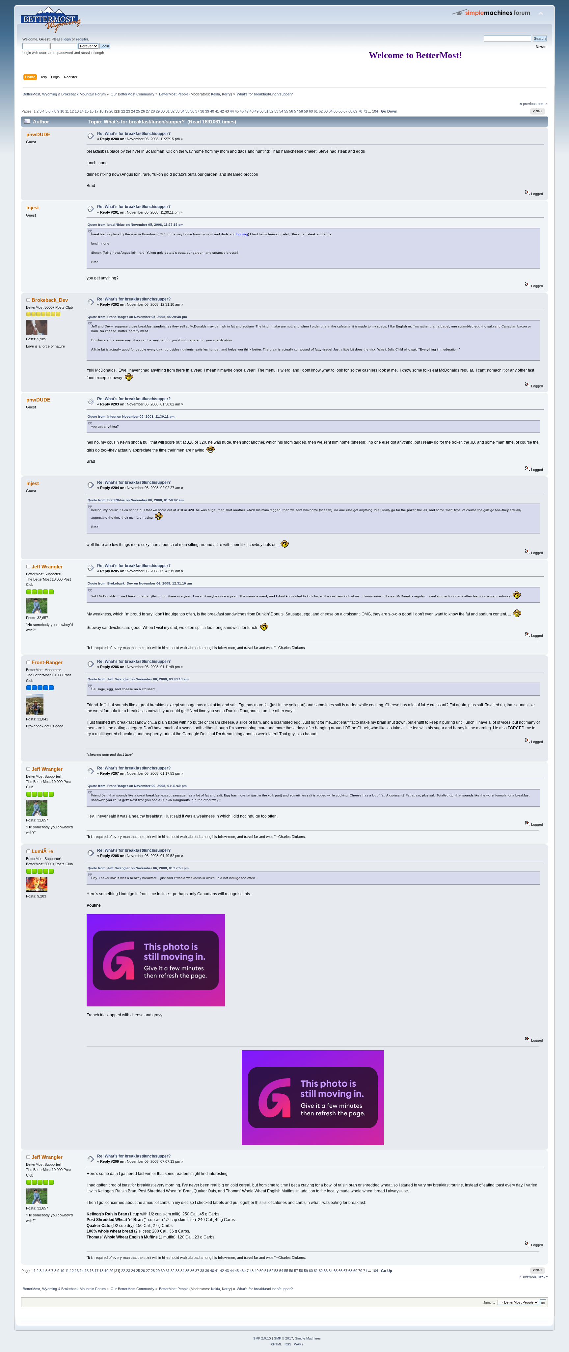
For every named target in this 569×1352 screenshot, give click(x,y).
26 (143, 111)
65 (336, 111)
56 (291, 111)
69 (355, 111)
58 (301, 111)
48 (252, 111)
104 (375, 111)
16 (92, 111)
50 (261, 111)
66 (340, 111)
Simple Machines (308, 1338)
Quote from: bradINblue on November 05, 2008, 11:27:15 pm (135, 224)
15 (87, 111)
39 (207, 111)
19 (106, 111)
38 (202, 111)
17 (96, 111)
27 (148, 111)
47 (247, 111)
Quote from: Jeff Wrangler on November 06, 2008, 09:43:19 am (138, 679)
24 (133, 111)
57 (296, 111)
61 (316, 111)
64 (331, 111)
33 (177, 111)
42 (222, 111)
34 (182, 111)
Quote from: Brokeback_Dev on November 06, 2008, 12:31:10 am (140, 583)
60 (311, 111)
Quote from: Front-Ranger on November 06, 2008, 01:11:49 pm (137, 786)
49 (256, 111)
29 (158, 111)
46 (242, 111)
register (82, 39)
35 (187, 111)
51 (266, 111)
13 (77, 111)
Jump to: (490, 1302)
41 (217, 111)
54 (281, 111)
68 (350, 111)
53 (276, 111)
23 (128, 111)
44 (232, 111)
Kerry (226, 94)
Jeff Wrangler (47, 566)
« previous (528, 104)
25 (138, 111)
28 (153, 111)
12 (72, 111)
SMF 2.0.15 (262, 1338)
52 (271, 111)
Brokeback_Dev (50, 300)
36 (192, 111)
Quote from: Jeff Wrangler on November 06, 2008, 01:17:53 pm (138, 868)
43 (227, 111)
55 (286, 111)
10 (62, 111)
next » (543, 104)
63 (326, 111)
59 (306, 111)
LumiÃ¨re (42, 851)
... (370, 111)
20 (111, 111)
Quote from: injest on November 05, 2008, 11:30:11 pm (131, 416)
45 (237, 111)
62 (321, 111)
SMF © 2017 (283, 1338)
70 (360, 111)
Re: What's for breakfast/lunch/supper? (134, 133)
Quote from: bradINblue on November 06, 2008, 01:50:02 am (136, 500)
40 (212, 111)
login (67, 39)
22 (123, 111)
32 (173, 111)
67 (345, 111)
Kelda (215, 94)
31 (168, 111)
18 (101, 111)
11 (67, 111)
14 (82, 111)
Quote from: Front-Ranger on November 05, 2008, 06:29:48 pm (137, 317)
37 (197, 111)
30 (163, 111)
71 (365, 111)
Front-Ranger (47, 662)
